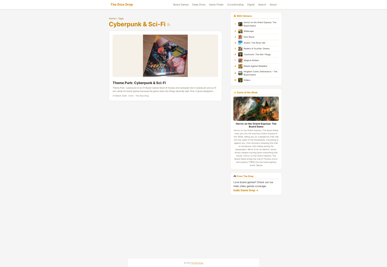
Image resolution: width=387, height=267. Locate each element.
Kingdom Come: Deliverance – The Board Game (260, 73)
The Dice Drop (121, 4)
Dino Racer (249, 37)
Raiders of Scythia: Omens (257, 48)
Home (112, 18)
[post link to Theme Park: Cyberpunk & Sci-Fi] (165, 66)
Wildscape (249, 31)
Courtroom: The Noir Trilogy (257, 54)
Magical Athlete (251, 60)
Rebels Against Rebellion (255, 66)
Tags (121, 18)
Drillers (247, 80)
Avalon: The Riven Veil (254, 42)
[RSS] (168, 24)
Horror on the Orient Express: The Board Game (260, 24)
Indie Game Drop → (245, 190)
